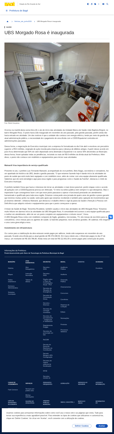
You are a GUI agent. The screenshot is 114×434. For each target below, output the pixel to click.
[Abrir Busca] (107, 4)
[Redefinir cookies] (95, 4)
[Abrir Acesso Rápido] (99, 4)
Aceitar (102, 426)
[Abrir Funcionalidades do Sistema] (103, 4)
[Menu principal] (6, 10)
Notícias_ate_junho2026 (23, 21)
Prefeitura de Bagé (18, 10)
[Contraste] (88, 4)
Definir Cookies (82, 426)
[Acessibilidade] (91, 4)
